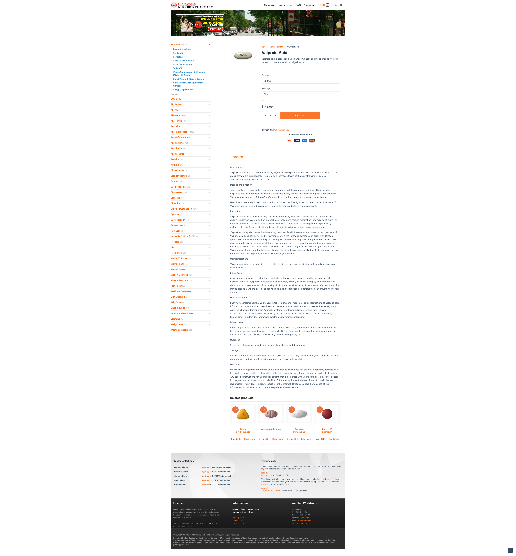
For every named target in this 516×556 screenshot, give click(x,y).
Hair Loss (177, 230)
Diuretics (177, 203)
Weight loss (178, 324)
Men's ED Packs (181, 258)
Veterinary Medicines (183, 313)
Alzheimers (178, 115)
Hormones (178, 252)
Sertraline (178, 57)
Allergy (176, 109)
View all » (174, 94)
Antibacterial (179, 142)
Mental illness (281, 130)
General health (180, 225)
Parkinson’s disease (183, 291)
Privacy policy (238, 523)
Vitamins (177, 318)
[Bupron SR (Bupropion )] (327, 413)
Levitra (264, 475)
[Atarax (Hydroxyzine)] (243, 413)
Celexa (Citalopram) (271, 429)
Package (266, 88)
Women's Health (181, 329)
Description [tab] (238, 157)
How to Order (285, 5)
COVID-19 (177, 98)
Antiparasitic (179, 153)
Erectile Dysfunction (184, 208)
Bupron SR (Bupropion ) (327, 430)
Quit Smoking (179, 296)
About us (269, 5)
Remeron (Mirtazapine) (299, 430)
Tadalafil (177, 68)
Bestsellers (179, 44)
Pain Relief (178, 285)
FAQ (298, 5)
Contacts (309, 5)
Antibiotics (178, 148)
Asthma (177, 164)
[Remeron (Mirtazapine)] (299, 413)
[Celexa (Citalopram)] (271, 413)
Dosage (265, 75)
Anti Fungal (178, 120)
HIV (174, 247)
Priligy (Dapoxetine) (183, 89)
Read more (249, 439)
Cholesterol (179, 192)
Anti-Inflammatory (182, 137)
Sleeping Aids (180, 307)
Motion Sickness (181, 274)
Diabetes (177, 197)
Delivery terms (238, 517)
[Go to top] (510, 550)
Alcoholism (178, 104)
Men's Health (180, 263)
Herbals (177, 241)
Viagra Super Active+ (270, 490)
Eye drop (177, 214)
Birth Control (179, 170)
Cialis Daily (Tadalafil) (183, 60)
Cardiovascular (181, 186)
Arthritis (177, 159)
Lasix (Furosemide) (182, 64)
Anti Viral (177, 126)
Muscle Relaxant (181, 280)
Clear (264, 100)
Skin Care (177, 302)
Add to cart (300, 115)
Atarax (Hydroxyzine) (243, 430)
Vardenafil (178, 53)
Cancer (176, 181)
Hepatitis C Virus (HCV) (185, 236)
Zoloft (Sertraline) (182, 49)
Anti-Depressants (182, 131)
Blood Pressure (181, 175)
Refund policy (238, 520)
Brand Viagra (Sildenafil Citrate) (189, 79)
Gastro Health (180, 219)
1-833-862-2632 (305, 521)
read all (264, 473)
